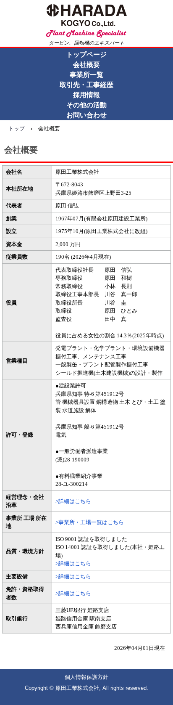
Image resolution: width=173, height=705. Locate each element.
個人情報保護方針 (86, 677)
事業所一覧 (86, 74)
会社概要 (86, 64)
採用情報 (86, 94)
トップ (16, 128)
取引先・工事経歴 (86, 84)
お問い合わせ (86, 115)
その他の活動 (86, 105)
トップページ (86, 54)
